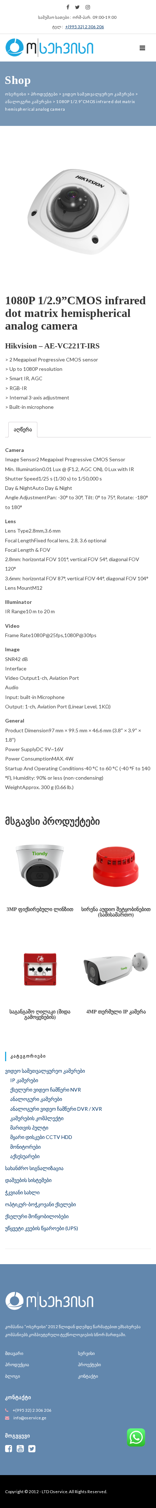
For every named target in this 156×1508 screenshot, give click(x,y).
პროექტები (89, 1364)
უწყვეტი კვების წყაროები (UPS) (41, 1228)
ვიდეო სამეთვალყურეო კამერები (45, 1071)
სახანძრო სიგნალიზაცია (34, 1168)
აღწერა (23, 429)
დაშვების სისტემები (28, 1180)
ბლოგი (12, 1376)
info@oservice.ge (29, 1417)
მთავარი (14, 1353)
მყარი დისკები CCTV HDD (41, 1137)
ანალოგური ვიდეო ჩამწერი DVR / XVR (56, 1109)
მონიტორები (25, 1147)
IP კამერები (24, 1080)
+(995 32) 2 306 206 (84, 26)
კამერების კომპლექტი (36, 1118)
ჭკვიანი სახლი (22, 1192)
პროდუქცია (17, 1364)
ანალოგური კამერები (36, 1099)
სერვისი (86, 1353)
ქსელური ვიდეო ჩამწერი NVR (45, 1089)
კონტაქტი (88, 1376)
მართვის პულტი (29, 1127)
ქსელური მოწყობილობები (37, 1216)
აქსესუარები (25, 1156)
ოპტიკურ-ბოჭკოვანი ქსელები (40, 1204)
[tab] (22, 429)
